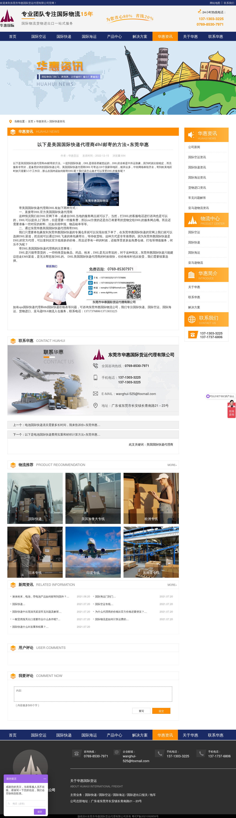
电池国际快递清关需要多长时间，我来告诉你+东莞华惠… (62, 425)
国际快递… (18, 604)
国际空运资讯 (197, 157)
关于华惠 (194, 287)
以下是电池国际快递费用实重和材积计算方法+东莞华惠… (62, 434)
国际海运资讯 (197, 177)
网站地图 (215, 3)
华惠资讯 (41, 121)
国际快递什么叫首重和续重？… (30, 626)
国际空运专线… (104, 604)
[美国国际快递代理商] (93, 283)
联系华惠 (194, 297)
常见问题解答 (197, 197)
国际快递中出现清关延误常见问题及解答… (36, 611)
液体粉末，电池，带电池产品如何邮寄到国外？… (40, 596)
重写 (141, 711)
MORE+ (172, 465)
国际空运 (194, 232)
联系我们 (229, 3)
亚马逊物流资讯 (198, 208)
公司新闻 (194, 147)
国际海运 (194, 252)
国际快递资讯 (57, 121)
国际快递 (194, 242)
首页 (30, 121)
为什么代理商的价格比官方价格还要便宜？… (121, 611)
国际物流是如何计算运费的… (112, 619)
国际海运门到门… (105, 596)
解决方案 (194, 307)
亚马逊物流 (195, 262)
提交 (161, 711)
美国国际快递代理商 (32, 163)
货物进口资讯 (197, 187)
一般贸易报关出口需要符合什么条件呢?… (36, 619)
